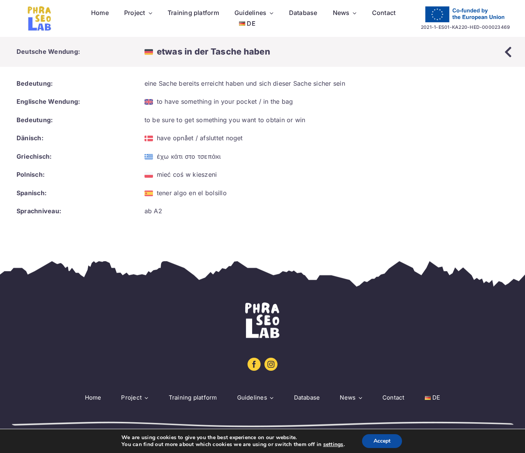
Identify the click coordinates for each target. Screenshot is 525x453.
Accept (382, 441)
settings (333, 444)
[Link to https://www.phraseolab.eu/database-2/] (508, 52)
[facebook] (254, 364)
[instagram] (270, 364)
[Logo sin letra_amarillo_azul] (39, 9)
